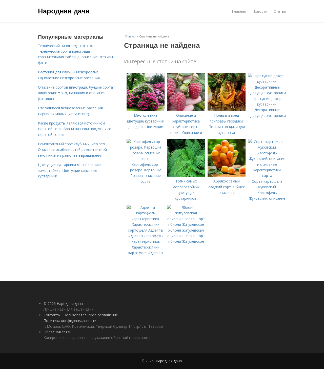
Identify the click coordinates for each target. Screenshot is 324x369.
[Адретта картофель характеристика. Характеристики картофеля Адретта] (146, 230)
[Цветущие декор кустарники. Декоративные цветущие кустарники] (267, 92)
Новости (259, 11)
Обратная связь (57, 332)
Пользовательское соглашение (91, 315)
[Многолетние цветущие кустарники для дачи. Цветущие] (146, 109)
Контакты (52, 315)
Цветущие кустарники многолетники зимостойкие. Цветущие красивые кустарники (70, 170)
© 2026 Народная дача (63, 303)
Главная (239, 11)
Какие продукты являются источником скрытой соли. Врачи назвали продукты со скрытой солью (74, 129)
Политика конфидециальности (70, 320)
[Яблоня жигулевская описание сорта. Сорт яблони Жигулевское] (186, 224)
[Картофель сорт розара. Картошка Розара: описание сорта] (146, 158)
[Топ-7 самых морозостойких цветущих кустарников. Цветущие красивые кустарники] (186, 175)
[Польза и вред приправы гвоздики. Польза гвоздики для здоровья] (227, 109)
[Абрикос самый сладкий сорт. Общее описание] (227, 175)
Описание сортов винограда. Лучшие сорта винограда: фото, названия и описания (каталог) (75, 93)
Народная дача (63, 10)
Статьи (280, 11)
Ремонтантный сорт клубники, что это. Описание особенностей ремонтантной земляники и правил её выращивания (72, 149)
